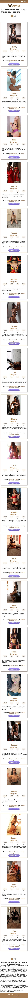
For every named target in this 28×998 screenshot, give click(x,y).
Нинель (14, 791)
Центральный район (13, 60)
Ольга (14, 466)
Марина (14, 419)
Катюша (14, 326)
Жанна (14, 652)
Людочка (14, 745)
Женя (14, 931)
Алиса (14, 605)
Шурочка (14, 838)
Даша (14, 93)
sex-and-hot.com (16, 994)
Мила (14, 885)
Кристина (14, 698)
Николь (14, 186)
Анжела (14, 512)
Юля (14, 373)
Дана (14, 47)
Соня (14, 559)
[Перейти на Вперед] (17, 16)
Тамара (14, 233)
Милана (14, 279)
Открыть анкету (14, 64)
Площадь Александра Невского (17, 61)
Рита (14, 140)
